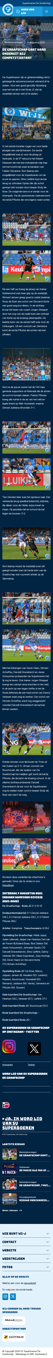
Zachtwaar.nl (41, 1354)
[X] (13, 1296)
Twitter (31, 1064)
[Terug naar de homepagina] (8, 11)
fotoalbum (8, 885)
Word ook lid (27, 11)
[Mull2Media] (13, 1320)
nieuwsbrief (30, 1283)
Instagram (7, 1064)
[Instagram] (5, 1296)
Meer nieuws (10, 1210)
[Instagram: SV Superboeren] (13, 1046)
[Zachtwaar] (13, 1337)
